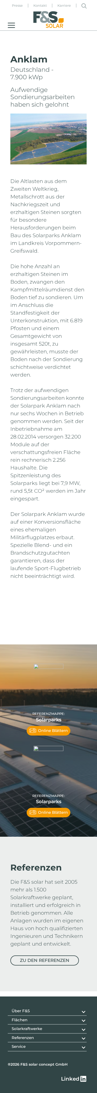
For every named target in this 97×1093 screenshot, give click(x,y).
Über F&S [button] (21, 1010)
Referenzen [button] (23, 1037)
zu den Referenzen (44, 960)
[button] (84, 6)
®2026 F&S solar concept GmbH (38, 1064)
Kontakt (40, 5)
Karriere (64, 5)
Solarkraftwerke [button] (27, 1028)
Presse (17, 5)
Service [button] (19, 1046)
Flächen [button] (19, 1019)
